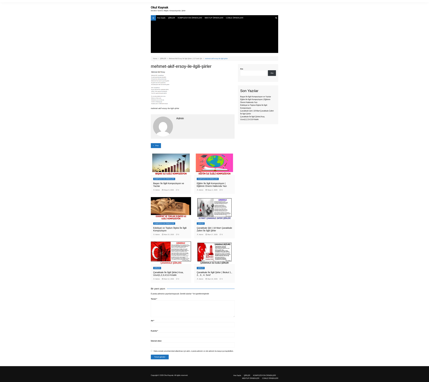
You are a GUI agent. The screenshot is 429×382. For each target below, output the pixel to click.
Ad (152, 321)
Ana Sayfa (161, 18)
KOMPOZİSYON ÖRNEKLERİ (190, 18)
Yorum (154, 299)
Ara (241, 69)
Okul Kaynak (159, 7)
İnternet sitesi (156, 341)
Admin (157, 190)
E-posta (154, 331)
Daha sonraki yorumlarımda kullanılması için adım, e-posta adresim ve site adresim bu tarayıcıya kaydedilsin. (193, 351)
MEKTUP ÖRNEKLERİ (214, 18)
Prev (157, 146)
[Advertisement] (214, 37)
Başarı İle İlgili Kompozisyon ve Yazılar (255, 97)
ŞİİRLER (171, 18)
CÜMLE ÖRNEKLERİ (234, 18)
